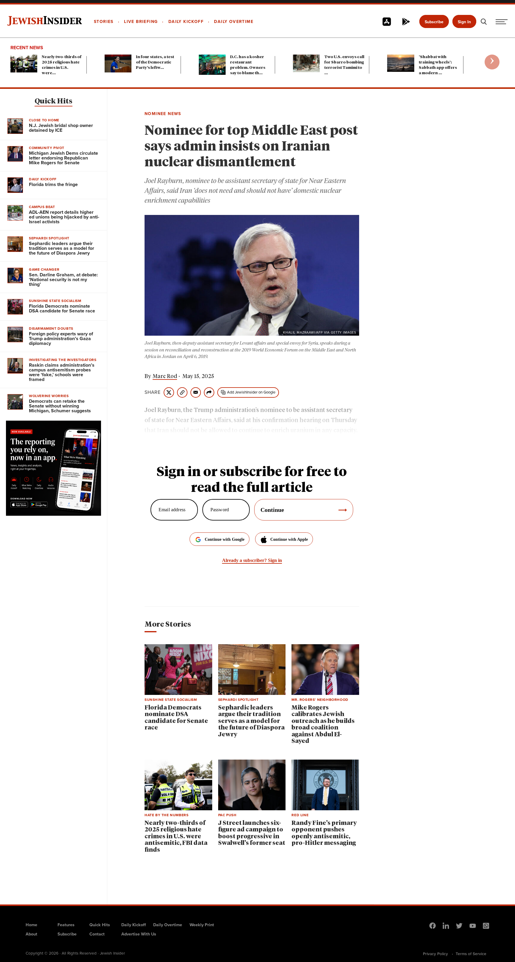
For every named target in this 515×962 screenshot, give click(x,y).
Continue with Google (224, 539)
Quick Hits (53, 101)
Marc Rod (165, 376)
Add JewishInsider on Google (251, 392)
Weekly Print (202, 924)
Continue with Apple (289, 539)
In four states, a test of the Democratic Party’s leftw (155, 62)
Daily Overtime (167, 924)
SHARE (153, 392)
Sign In (464, 22)
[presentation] (492, 62)
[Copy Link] (182, 392)
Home (31, 924)
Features (66, 924)
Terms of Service (471, 954)
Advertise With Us (138, 934)
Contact (97, 934)
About (31, 934)
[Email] (195, 392)
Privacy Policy (435, 954)
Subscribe (434, 22)
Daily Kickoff (133, 924)
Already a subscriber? (252, 560)
